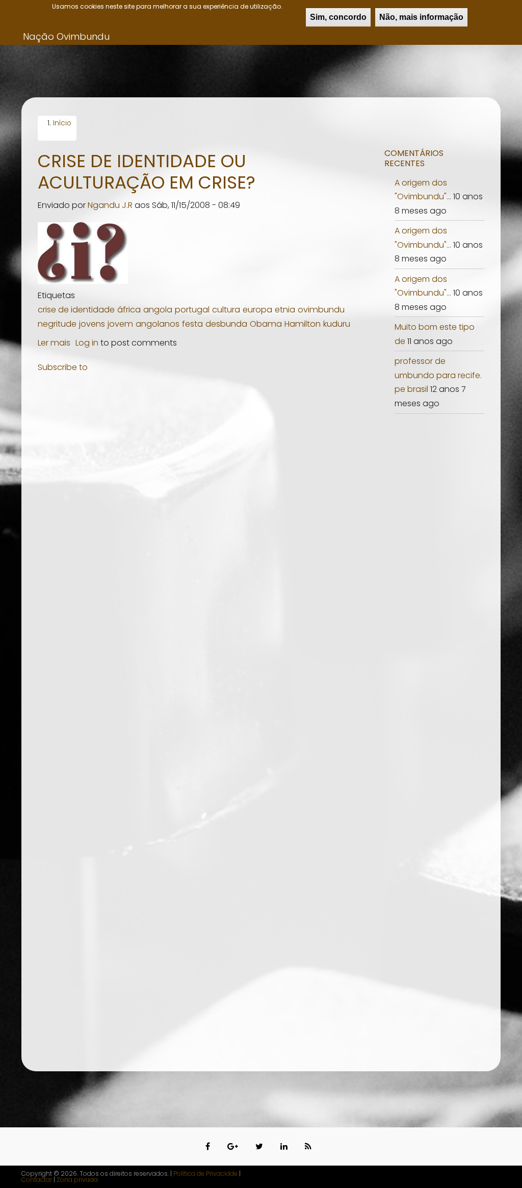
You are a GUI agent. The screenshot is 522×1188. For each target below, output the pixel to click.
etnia (285, 309)
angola (157, 309)
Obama (266, 324)
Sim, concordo (338, 17)
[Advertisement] (203, 451)
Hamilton (302, 324)
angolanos (157, 324)
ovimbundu (321, 309)
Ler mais (54, 343)
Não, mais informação (421, 17)
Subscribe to (63, 367)
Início (62, 123)
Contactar (37, 1179)
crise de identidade (76, 309)
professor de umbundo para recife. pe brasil (438, 375)
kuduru (336, 324)
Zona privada (77, 1179)
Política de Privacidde (205, 1173)
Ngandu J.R (110, 205)
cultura (226, 309)
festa (192, 324)
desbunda (226, 324)
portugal (192, 309)
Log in (86, 343)
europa (257, 309)
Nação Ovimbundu (66, 36)
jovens (92, 324)
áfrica (129, 309)
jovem (120, 324)
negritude (57, 324)
